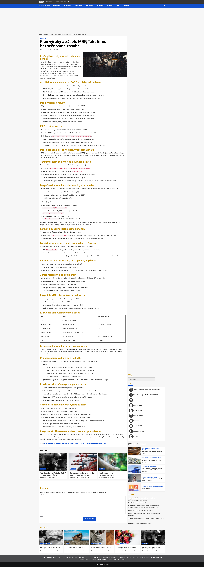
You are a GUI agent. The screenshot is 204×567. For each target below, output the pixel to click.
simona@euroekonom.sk (62, 1)
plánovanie (71, 443)
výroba (89, 443)
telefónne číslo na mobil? (140, 503)
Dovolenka (116, 559)
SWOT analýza (146, 488)
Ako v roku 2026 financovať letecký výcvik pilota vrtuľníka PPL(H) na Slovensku (152, 470)
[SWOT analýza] (134, 490)
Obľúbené (157, 448)
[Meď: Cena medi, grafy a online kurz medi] (134, 453)
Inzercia (43, 557)
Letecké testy (73, 557)
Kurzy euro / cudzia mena (151, 457)
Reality (87, 557)
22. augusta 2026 (79, 550)
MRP (65, 443)
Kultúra (104, 559)
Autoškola (81, 557)
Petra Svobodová (70, 550)
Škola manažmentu (84, 559)
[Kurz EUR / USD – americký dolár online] (134, 462)
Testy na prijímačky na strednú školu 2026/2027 (146, 389)
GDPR (59, 557)
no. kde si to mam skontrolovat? (143, 523)
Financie (100, 5)
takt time (83, 443)
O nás (54, 557)
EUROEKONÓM (45, 5)
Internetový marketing (122, 543)
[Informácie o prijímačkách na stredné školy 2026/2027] (134, 480)
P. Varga (43, 477)
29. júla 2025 (52, 49)
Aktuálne (144, 448)
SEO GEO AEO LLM (96, 557)
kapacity (60, 443)
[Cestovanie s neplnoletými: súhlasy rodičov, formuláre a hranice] (83, 462)
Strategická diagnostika (158, 486)
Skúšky (123, 559)
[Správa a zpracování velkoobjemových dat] (112, 462)
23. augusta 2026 (53, 550)
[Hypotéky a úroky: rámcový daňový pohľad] (76, 537)
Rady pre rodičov (138, 415)
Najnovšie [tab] (142, 444)
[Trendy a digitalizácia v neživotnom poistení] (51, 537)
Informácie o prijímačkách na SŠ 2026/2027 (145, 395)
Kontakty (49, 557)
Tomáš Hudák (44, 49)
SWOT (148, 557)
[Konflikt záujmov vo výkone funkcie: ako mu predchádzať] (102, 537)
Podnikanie (67, 5)
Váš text (42, 494)
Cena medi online (138, 400)
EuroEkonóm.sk (105, 564)
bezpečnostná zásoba (50, 443)
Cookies (65, 557)
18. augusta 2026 (112, 477)
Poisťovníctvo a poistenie (46, 543)
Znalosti (126, 5)
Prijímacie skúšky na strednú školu (149, 477)
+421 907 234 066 (50, 1)
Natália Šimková (74, 477)
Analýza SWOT (137, 426)
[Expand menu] (61, 5)
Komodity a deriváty (150, 448)
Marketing (78, 5)
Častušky (135, 436)
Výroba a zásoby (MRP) (99, 443)
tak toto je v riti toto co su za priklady (143, 510)
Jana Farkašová (104, 477)
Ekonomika (56, 5)
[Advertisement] (102, 20)
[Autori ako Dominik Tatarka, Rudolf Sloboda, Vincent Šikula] (53, 462)
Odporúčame (145, 449)
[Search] (164, 5)
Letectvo (144, 466)
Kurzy (117, 5)
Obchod (109, 5)
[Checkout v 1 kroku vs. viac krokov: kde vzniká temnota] (127, 537)
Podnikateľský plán (138, 431)
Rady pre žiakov (137, 405)
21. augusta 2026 (50, 477)
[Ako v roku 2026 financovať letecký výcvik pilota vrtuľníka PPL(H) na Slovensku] (134, 471)
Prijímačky (114, 557)
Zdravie (142, 557)
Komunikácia (137, 420)
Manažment (89, 5)
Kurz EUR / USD (137, 410)
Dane (67, 543)
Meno (42, 516)
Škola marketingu (96, 559)
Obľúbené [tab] (132, 444)
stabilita (77, 443)
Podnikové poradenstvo (97, 543)
